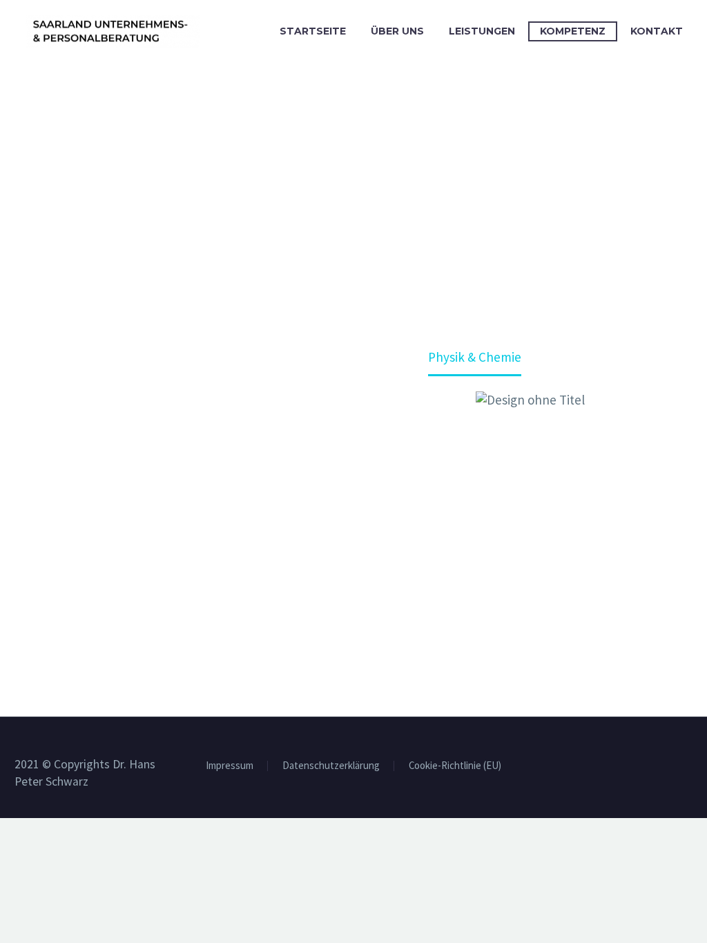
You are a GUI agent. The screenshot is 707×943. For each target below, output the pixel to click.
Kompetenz (573, 31)
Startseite (313, 31)
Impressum (229, 766)
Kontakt (656, 31)
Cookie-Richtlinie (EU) (455, 766)
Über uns (397, 31)
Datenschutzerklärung (331, 766)
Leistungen (482, 31)
